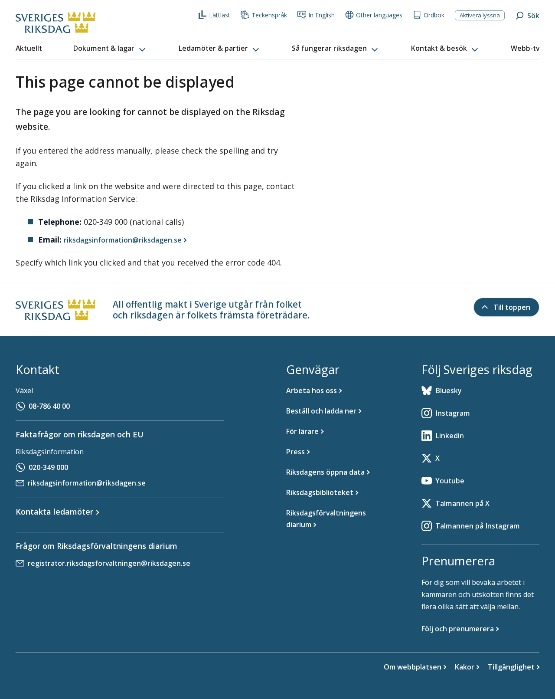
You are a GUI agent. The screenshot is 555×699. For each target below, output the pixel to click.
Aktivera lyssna (480, 15)
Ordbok (434, 15)
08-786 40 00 (49, 406)
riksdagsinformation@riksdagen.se (87, 483)
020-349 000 (48, 467)
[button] (110, 48)
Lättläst (219, 15)
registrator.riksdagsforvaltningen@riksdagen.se (109, 563)
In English (321, 15)
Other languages (379, 15)
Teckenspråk (269, 15)
